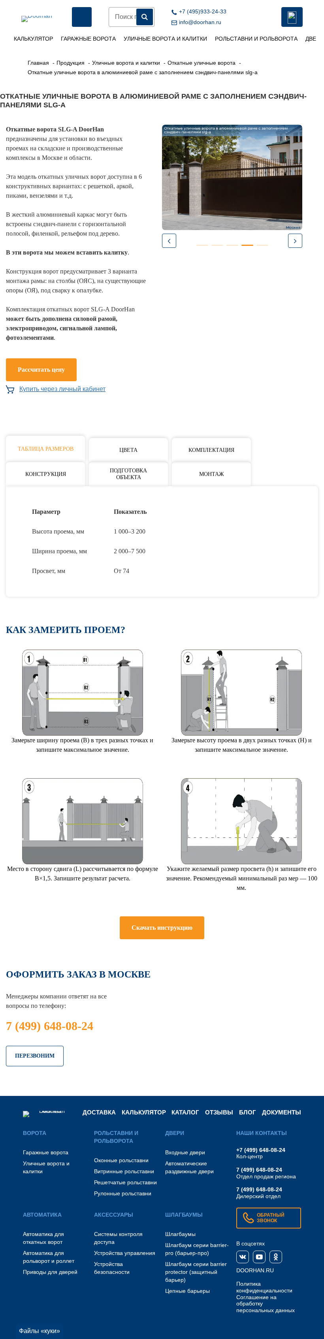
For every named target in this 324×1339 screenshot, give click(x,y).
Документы (281, 1112)
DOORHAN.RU (255, 1270)
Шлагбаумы (180, 1234)
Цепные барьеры (187, 1291)
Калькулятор (33, 39)
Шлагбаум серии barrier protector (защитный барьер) (196, 1272)
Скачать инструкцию (162, 927)
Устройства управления (124, 1253)
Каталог (185, 1112)
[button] (295, 241)
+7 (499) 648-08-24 (260, 1150)
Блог (247, 1112)
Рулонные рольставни (122, 1193)
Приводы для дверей (50, 1272)
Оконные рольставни (121, 1160)
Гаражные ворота (88, 39)
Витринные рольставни (124, 1171)
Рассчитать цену (41, 369)
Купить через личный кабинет (62, 389)
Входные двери (185, 1152)
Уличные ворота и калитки (165, 39)
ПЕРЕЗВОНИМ (35, 1056)
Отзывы (219, 1112)
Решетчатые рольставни (125, 1182)
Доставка (99, 1112)
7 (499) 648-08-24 (49, 1025)
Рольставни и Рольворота (256, 39)
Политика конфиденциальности (264, 1287)
